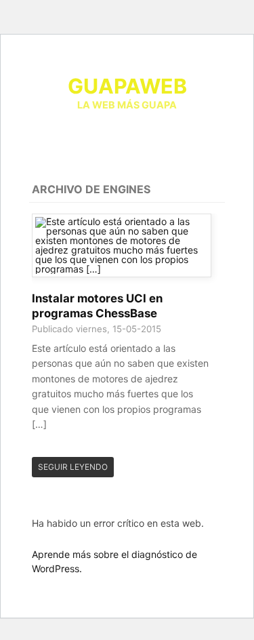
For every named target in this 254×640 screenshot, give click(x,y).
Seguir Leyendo (73, 467)
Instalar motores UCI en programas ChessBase (97, 306)
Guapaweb (127, 86)
